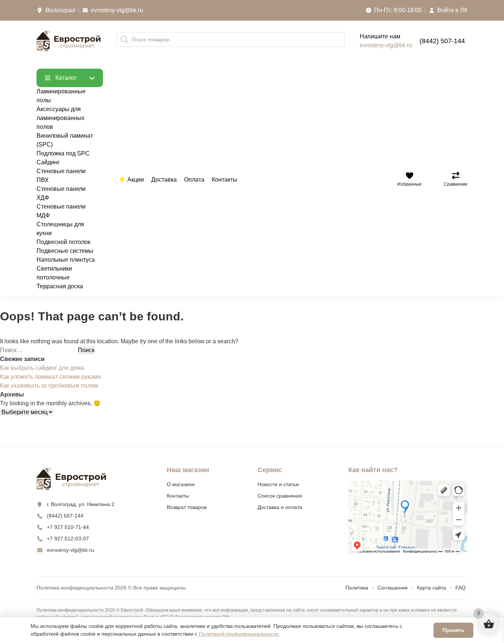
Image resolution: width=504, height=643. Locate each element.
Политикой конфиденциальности (239, 634)
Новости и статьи (278, 484)
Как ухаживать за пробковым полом (49, 385)
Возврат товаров (187, 507)
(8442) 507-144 (442, 41)
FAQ (460, 588)
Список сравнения (280, 496)
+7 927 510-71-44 (68, 527)
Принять (453, 630)
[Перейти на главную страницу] (69, 41)
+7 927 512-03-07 (68, 538)
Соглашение (392, 588)
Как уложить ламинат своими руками (50, 377)
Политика (356, 588)
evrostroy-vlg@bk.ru (386, 45)
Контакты (178, 496)
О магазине (181, 484)
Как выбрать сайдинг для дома (42, 368)
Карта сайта (431, 588)
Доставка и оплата (280, 507)
